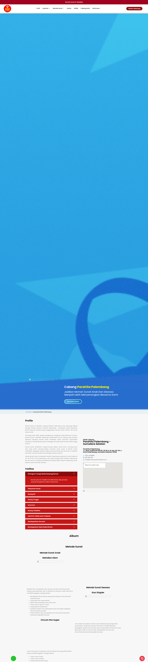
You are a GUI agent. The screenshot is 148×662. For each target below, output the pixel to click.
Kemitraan (96, 8)
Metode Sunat (57, 8)
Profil (38, 8)
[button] (51, 474)
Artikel (76, 8)
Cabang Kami (85, 8)
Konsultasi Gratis (73, 401)
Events (69, 8)
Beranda (28, 412)
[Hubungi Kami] (142, 658)
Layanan (45, 8)
